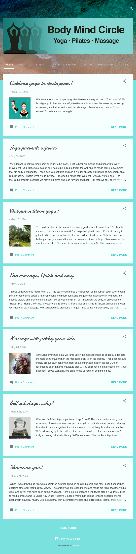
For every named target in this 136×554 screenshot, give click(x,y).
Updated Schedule (63, 64)
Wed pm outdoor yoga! (34, 211)
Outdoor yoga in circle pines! (40, 83)
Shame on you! (26, 467)
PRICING (87, 64)
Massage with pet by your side (41, 338)
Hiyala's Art (106, 64)
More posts (68, 528)
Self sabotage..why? (31, 403)
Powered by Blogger (70, 538)
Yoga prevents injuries (33, 148)
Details (39, 64)
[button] (125, 81)
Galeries (75, 545)
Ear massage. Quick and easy (41, 275)
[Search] (131, 9)
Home (9, 64)
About (23, 64)
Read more (119, 127)
